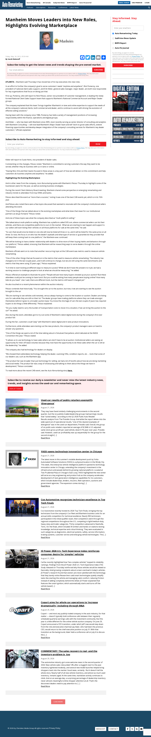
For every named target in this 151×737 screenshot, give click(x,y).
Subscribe (98, 70)
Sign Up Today (15, 389)
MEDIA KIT (100, 729)
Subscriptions (40, 7)
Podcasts (30, 7)
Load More (58, 702)
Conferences (62, 7)
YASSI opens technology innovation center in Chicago (71, 451)
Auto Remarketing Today (126, 33)
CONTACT (113, 729)
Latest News (74, 7)
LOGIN (147, 3)
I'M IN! (98, 144)
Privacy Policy (82, 73)
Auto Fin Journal (85, 3)
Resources (52, 7)
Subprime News (59, 3)
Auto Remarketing (33, 3)
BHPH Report (72, 3)
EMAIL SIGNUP (124, 3)
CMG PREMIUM (137, 3)
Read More (45, 438)
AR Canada (47, 3)
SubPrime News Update (125, 38)
